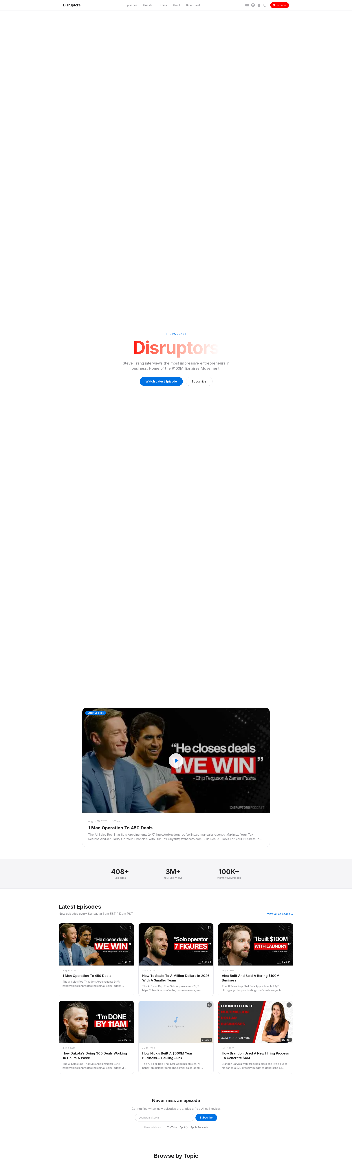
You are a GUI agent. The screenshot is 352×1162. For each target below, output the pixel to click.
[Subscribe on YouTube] (247, 5)
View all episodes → (280, 913)
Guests (147, 5)
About (176, 5)
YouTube (172, 1127)
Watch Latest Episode (161, 381)
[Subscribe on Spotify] (253, 5)
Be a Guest (193, 5)
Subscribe (279, 5)
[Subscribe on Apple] (259, 5)
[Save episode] (129, 927)
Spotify (184, 1127)
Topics (162, 5)
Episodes (131, 5)
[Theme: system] (265, 5)
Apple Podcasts (199, 1127)
